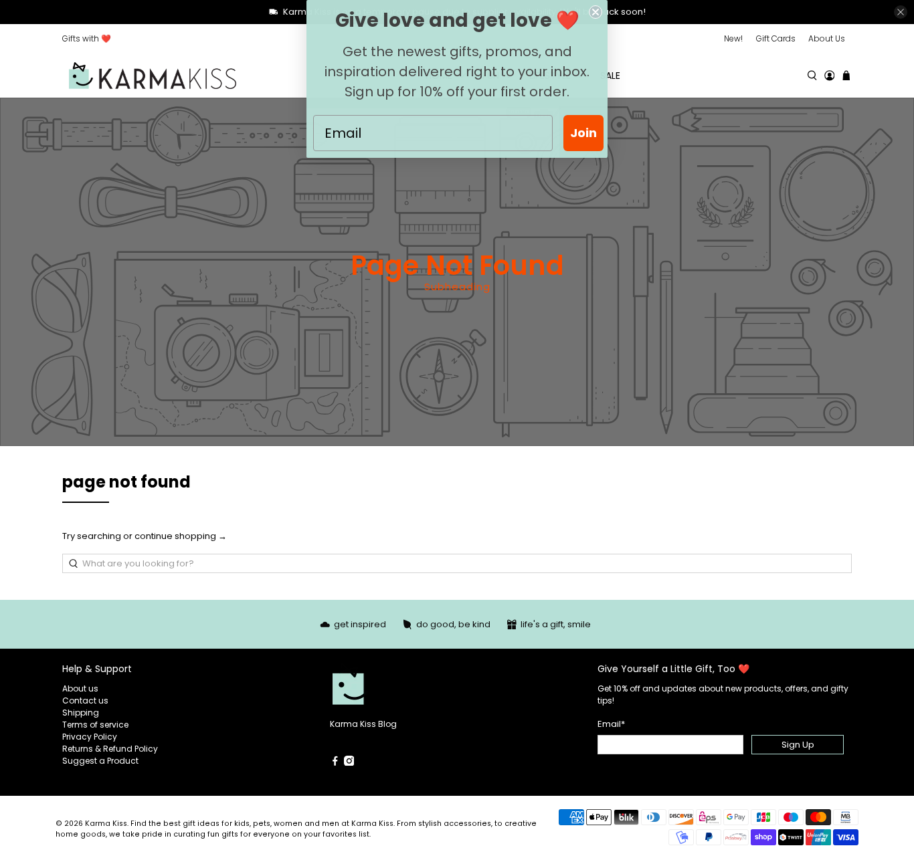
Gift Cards (776, 38)
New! (733, 38)
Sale (610, 75)
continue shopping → (180, 536)
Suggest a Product (100, 760)
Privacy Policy (89, 736)
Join (583, 132)
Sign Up (798, 744)
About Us (826, 38)
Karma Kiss (106, 824)
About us (80, 688)
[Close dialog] (595, 12)
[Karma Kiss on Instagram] (349, 762)
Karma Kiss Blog (363, 724)
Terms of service (95, 724)
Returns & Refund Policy (110, 748)
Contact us (85, 700)
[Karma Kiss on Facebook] (335, 762)
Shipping (80, 712)
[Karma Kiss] (152, 76)
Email (611, 724)
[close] (900, 12)
